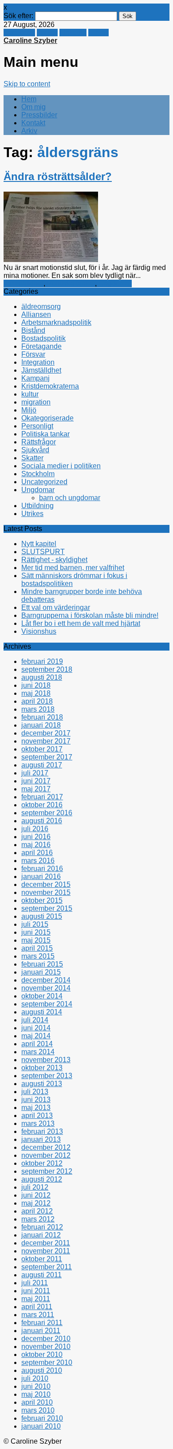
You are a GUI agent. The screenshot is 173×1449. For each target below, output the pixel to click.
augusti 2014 (41, 1012)
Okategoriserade (47, 418)
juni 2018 (36, 685)
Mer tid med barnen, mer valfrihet (72, 567)
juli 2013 (34, 1091)
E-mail (98, 32)
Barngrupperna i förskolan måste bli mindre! (89, 615)
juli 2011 (34, 1283)
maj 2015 (36, 940)
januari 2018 (41, 725)
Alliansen (36, 314)
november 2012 (46, 1155)
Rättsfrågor (38, 442)
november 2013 (46, 1060)
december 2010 (46, 1338)
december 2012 (46, 1147)
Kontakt (33, 123)
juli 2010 (34, 1378)
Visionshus (38, 631)
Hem (28, 99)
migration (36, 402)
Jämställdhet (23, 283)
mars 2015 (38, 956)
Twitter (47, 32)
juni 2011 (35, 1291)
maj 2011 (35, 1299)
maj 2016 (36, 844)
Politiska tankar (71, 283)
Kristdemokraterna (50, 386)
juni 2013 (36, 1099)
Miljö (28, 410)
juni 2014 (36, 1028)
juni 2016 (36, 836)
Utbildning (37, 505)
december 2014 (46, 980)
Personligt (37, 426)
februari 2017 (42, 797)
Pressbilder (39, 115)
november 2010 (46, 1346)
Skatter (32, 458)
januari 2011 (40, 1330)
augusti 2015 (41, 916)
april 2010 (37, 1402)
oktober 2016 (42, 805)
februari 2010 (42, 1418)
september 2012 (46, 1171)
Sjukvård (35, 450)
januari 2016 (41, 876)
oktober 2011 (41, 1259)
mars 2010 (38, 1410)
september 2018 (46, 669)
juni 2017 (36, 781)
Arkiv (29, 131)
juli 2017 (34, 773)
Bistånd (33, 330)
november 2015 (46, 892)
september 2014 (46, 1004)
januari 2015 (41, 972)
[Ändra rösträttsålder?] (51, 259)
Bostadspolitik (43, 338)
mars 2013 (38, 1123)
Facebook (19, 32)
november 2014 (46, 988)
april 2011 (36, 1306)
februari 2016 (42, 868)
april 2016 (37, 852)
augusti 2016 (41, 821)
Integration (38, 362)
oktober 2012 (42, 1163)
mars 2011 (37, 1314)
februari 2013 (42, 1131)
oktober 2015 (42, 900)
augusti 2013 (41, 1083)
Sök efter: (18, 15)
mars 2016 (38, 860)
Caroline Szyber (30, 40)
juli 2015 (34, 924)
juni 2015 (36, 932)
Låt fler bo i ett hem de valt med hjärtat (80, 623)
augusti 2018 (41, 677)
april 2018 (37, 701)
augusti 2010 (41, 1370)
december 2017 (46, 733)
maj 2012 (36, 1203)
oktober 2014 (42, 996)
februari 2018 (42, 717)
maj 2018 (36, 693)
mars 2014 (38, 1052)
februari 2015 (42, 964)
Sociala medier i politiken (61, 466)
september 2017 (46, 757)
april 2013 (37, 1115)
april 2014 (37, 1044)
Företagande (41, 346)
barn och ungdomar (69, 497)
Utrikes (32, 513)
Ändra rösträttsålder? (58, 176)
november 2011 (45, 1251)
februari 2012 (42, 1227)
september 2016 (46, 813)
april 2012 (37, 1211)
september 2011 (46, 1267)
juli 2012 (34, 1187)
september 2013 (46, 1075)
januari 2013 (41, 1139)
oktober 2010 (42, 1354)
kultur (30, 394)
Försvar (33, 354)
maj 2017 (36, 789)
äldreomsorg (41, 306)
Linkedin (72, 32)
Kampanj (35, 378)
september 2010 (46, 1362)
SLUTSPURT (43, 551)
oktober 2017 (42, 749)
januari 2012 (41, 1235)
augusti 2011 (41, 1275)
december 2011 (45, 1243)
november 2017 (46, 741)
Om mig (33, 107)
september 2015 (46, 908)
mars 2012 (38, 1219)
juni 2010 (36, 1386)
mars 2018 (38, 709)
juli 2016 (34, 828)
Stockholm (38, 474)
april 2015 (37, 948)
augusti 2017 (41, 765)
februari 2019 (42, 661)
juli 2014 (34, 1020)
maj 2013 (36, 1107)
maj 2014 (36, 1036)
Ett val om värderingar (55, 607)
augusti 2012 (41, 1179)
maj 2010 (36, 1394)
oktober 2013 (42, 1067)
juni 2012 (36, 1195)
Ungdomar (115, 283)
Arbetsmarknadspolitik (56, 322)
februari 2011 (42, 1322)
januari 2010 (41, 1426)
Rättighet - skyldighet (54, 559)
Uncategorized (44, 482)
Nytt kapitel (38, 543)
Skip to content (27, 84)
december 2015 (46, 884)
